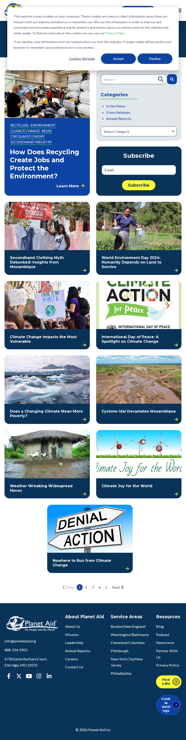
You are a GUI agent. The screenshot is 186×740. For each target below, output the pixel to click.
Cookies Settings (82, 59)
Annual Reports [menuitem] (77, 651)
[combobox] (134, 79)
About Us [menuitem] (72, 626)
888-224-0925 (16, 650)
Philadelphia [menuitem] (121, 673)
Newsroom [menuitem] (165, 642)
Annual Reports (118, 118)
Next (116, 587)
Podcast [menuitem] (162, 634)
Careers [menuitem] (71, 659)
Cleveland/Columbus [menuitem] (128, 642)
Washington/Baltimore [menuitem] (130, 634)
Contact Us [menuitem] (74, 667)
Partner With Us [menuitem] (167, 654)
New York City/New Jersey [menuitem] (127, 662)
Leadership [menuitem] (74, 642)
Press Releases (118, 112)
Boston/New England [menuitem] (128, 626)
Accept (118, 59)
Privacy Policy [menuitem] (167, 665)
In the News (115, 106)
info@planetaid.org (20, 641)
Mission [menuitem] (72, 634)
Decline (155, 59)
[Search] (172, 79)
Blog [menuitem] (160, 626)
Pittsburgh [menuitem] (119, 651)
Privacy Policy (115, 33)
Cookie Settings (166, 705)
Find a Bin (166, 682)
